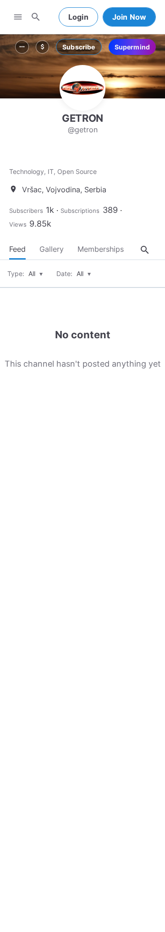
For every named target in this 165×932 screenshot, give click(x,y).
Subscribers (26, 210)
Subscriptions (79, 210)
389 (110, 210)
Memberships (100, 249)
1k (50, 210)
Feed (17, 249)
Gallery (51, 249)
